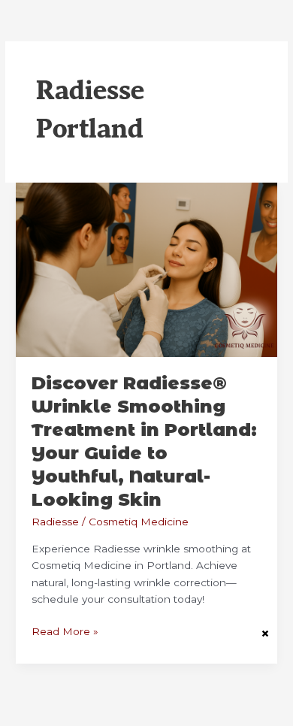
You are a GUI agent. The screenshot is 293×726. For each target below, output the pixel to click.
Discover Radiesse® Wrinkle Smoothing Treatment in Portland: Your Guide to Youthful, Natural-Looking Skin (144, 441)
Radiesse (55, 522)
